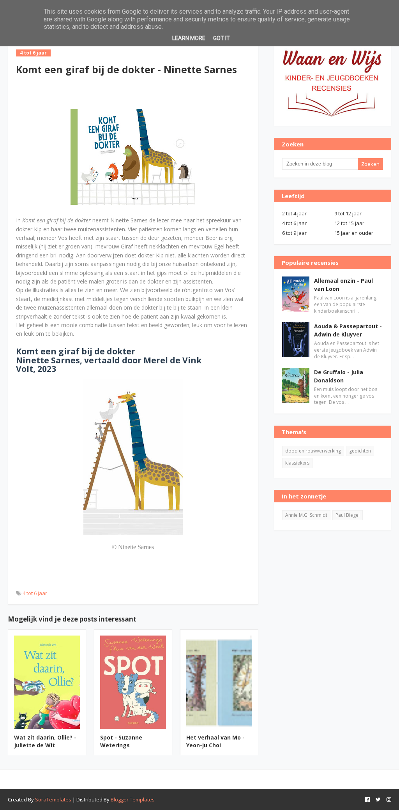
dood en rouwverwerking (313, 450)
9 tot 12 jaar (348, 213)
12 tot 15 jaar (349, 223)
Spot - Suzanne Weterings (121, 741)
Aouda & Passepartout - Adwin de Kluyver (348, 330)
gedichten (360, 450)
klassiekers (297, 463)
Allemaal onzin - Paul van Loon (343, 284)
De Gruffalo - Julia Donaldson (338, 376)
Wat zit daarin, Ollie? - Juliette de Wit (45, 741)
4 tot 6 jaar (35, 593)
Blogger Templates (133, 799)
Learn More (188, 38)
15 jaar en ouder (353, 232)
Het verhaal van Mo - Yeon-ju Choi (215, 741)
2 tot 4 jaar (294, 213)
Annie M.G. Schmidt (306, 515)
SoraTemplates (53, 799)
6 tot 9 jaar (294, 232)
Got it (221, 38)
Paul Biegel (347, 515)
